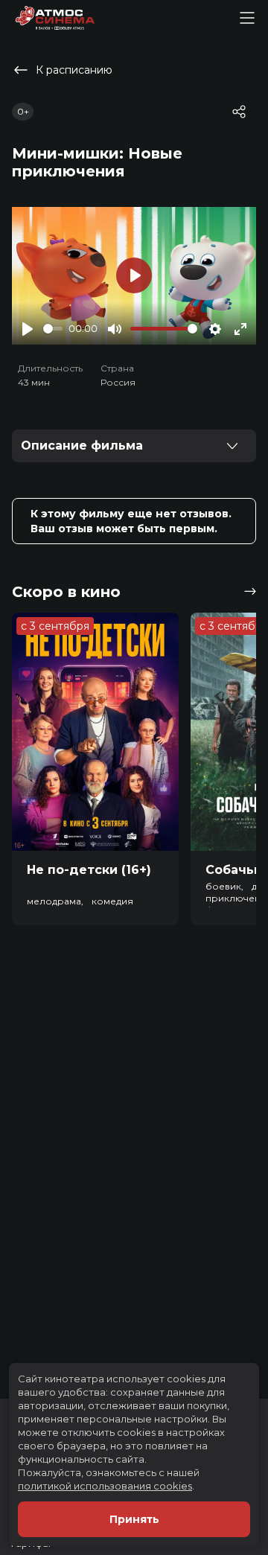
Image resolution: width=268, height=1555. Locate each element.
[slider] (53, 329)
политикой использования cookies (105, 1486)
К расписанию (74, 70)
